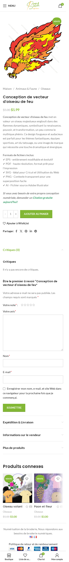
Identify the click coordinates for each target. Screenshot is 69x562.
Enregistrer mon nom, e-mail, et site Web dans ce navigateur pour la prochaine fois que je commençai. (32, 393)
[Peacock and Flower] (48, 488)
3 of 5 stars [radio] (27, 305)
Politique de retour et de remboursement (33, 544)
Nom (6, 356)
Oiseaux (45, 88)
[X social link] (21, 231)
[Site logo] (33, 5)
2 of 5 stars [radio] (25, 305)
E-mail (7, 372)
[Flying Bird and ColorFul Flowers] (17, 488)
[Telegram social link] (35, 231)
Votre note (10, 304)
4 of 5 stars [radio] (30, 305)
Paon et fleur (43, 506)
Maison (7, 88)
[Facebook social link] (16, 231)
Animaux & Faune (26, 88)
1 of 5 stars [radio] (22, 305)
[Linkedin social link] (31, 231)
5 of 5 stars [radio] (33, 305)
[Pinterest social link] (26, 231)
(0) (30, 506)
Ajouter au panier (36, 213)
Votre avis (9, 311)
